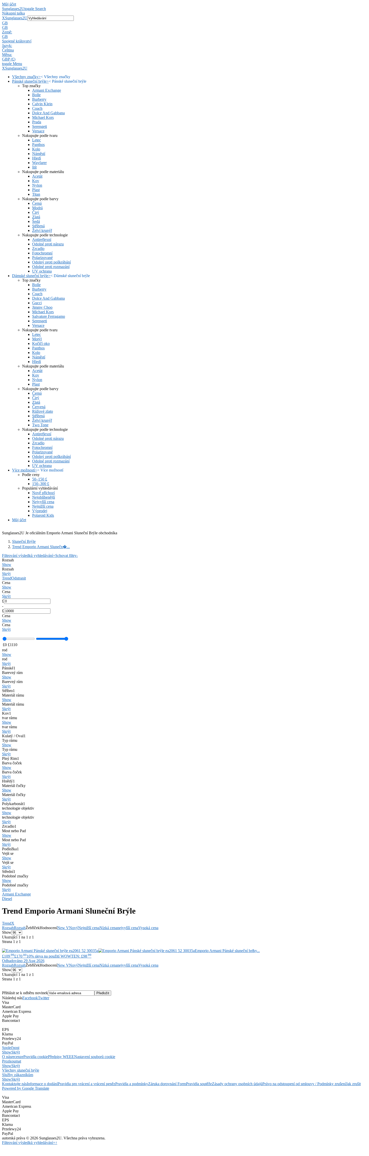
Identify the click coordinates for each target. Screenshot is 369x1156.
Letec (36, 140)
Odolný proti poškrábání (51, 262)
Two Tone (40, 425)
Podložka (10, 849)
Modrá (37, 208)
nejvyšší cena (127, 928)
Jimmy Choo (42, 307)
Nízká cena (108, 928)
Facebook (30, 998)
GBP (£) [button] (8, 59)
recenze (17, 1057)
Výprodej (39, 511)
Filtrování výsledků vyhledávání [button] (28, 1142)
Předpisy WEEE (61, 1057)
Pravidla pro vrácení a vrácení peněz (86, 1084)
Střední (8, 871)
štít (34, 167)
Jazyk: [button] (7, 45)
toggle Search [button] (35, 9)
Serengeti (39, 126)
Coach (37, 108)
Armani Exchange (46, 90)
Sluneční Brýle (24, 541)
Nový (73, 928)
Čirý (35, 212)
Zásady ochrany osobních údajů (237, 1084)
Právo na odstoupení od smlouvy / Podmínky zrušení (304, 1084)
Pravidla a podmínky (131, 1084)
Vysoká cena (148, 928)
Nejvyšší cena (43, 502)
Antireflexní (41, 239)
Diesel (7, 899)
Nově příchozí (43, 493)
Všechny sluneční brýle (20, 1070)
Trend (6, 578)
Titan (36, 194)
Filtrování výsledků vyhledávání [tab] (28, 555)
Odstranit (18, 578)
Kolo (36, 149)
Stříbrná (38, 226)
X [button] (3, 18)
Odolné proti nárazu (48, 244)
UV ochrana (42, 271)
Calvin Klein (42, 104)
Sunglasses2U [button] (16, 18)
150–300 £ (40, 484)
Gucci (37, 303)
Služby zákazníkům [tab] (17, 1075)
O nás (6, 1057)
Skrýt (6, 573)
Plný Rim (10, 758)
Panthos (38, 144)
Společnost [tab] (10, 1047)
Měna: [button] (7, 54)
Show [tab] (6, 1052)
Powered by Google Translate (25, 1088)
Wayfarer (39, 163)
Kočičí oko (41, 343)
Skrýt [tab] (15, 1052)
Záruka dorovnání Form (167, 1084)
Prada (36, 122)
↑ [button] (56, 1142)
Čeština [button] (8, 50)
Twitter (43, 998)
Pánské (8, 668)
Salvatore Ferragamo (48, 316)
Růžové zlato (42, 411)
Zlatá (36, 217)
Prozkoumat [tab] (11, 1061)
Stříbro (8, 691)
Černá (37, 203)
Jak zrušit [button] (353, 1084)
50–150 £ (39, 479)
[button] (184, 23)
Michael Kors (43, 117)
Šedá (36, 221)
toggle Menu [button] (12, 64)
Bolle (36, 95)
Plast (36, 190)
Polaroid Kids (43, 515)
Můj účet (9, 4)
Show (6, 564)
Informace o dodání (42, 1084)
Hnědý (8, 781)
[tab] (184, 562)
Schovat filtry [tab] (66, 555)
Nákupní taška (13, 13)
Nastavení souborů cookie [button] (94, 1057)
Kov (35, 181)
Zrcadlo (38, 248)
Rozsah (8, 928)
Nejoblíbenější (43, 497)
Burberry (39, 99)
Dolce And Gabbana (48, 113)
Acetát (37, 176)
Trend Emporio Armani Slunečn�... (41, 547)
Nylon (37, 185)
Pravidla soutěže (199, 1084)
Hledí (36, 158)
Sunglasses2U (13, 9)
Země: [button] (7, 32)
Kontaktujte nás (14, 1084)
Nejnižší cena (42, 506)
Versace (38, 131)
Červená (38, 407)
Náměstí (38, 153)
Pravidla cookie (35, 1057)
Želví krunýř (42, 230)
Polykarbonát (13, 804)
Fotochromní (42, 253)
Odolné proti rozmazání (51, 267)
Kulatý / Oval (14, 736)
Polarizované (42, 257)
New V (63, 928)
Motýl (37, 339)
